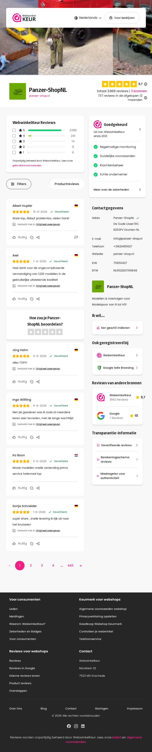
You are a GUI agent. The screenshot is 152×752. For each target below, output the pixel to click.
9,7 (142, 84)
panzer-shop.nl (39, 96)
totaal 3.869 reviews (112, 91)
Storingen (101, 708)
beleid (116, 737)
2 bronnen (139, 91)
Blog (44, 708)
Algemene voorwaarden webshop (102, 609)
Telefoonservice (90, 639)
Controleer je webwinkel (96, 631)
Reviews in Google (22, 668)
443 (70, 565)
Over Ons (15, 708)
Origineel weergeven (48, 224)
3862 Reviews (118, 400)
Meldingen (16, 616)
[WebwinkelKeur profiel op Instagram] (76, 726)
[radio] (105, 84)
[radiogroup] (119, 84)
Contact (70, 708)
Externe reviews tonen (24, 676)
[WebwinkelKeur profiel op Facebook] (69, 726)
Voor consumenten (22, 639)
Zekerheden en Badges (25, 631)
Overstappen (18, 691)
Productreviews (67, 184)
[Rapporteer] (76, 237)
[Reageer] (31, 237)
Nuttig (22, 237)
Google (114, 414)
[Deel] (38, 237)
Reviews (15, 661)
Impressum (135, 708)
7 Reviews (116, 418)
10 (136, 415)
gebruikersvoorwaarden (26, 165)
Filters (21, 184)
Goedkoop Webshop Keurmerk (100, 624)
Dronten (129, 230)
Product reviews (20, 683)
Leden (13, 609)
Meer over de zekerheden (111, 190)
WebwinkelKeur (120, 395)
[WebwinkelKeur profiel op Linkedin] (83, 726)
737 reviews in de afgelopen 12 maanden (120, 98)
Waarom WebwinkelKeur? (27, 624)
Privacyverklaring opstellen (98, 616)
